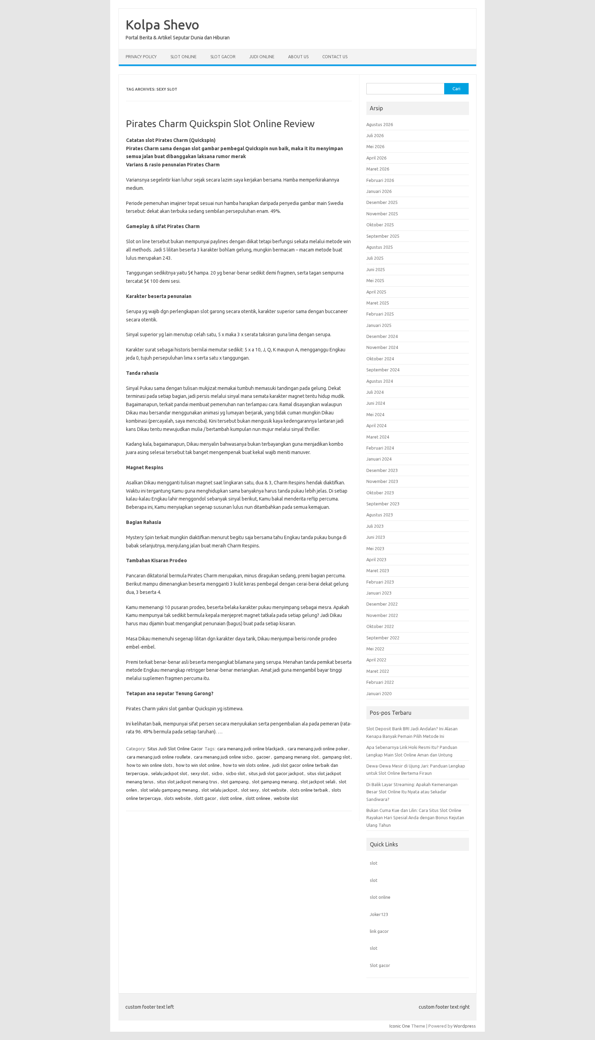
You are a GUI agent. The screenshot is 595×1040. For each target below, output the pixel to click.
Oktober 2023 (380, 492)
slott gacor (205, 798)
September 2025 (382, 236)
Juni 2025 (375, 269)
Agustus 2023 (379, 514)
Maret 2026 (377, 168)
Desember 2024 (382, 336)
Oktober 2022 (380, 626)
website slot (286, 798)
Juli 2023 (375, 526)
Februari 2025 (380, 313)
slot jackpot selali (318, 781)
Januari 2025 (379, 325)
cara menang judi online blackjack (250, 748)
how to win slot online (198, 765)
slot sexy (250, 789)
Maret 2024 (377, 436)
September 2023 (382, 503)
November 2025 (382, 213)
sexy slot (199, 773)
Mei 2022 (375, 648)
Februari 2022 (380, 682)
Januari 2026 (379, 191)
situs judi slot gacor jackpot (276, 773)
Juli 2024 (375, 392)
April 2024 (376, 425)
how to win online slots (150, 765)
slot (373, 863)
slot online (380, 897)
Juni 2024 (375, 403)
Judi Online (261, 56)
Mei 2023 (375, 548)
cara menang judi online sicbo (223, 756)
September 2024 (382, 369)
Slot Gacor (223, 56)
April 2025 (376, 291)
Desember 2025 (382, 202)
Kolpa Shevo (162, 24)
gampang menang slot (296, 756)
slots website (177, 798)
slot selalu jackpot (219, 789)
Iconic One (399, 1025)
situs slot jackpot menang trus (187, 781)
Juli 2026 (375, 135)
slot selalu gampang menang (169, 789)
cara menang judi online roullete (158, 756)
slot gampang (235, 781)
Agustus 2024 (379, 381)
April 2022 (376, 659)
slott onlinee (258, 798)
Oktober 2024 (380, 358)
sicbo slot (235, 773)
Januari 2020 (379, 693)
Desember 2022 (382, 603)
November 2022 (382, 615)
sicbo (217, 773)
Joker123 (379, 914)
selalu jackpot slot (169, 773)
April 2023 (376, 559)
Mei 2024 (375, 414)
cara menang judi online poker (318, 748)
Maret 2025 (377, 302)
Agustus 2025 (379, 247)
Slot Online (183, 56)
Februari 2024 (380, 447)
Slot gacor (380, 965)
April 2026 (376, 157)
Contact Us (334, 56)
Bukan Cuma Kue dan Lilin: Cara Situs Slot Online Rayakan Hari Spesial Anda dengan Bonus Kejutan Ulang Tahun (415, 817)
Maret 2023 (377, 570)
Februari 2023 (380, 581)
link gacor (379, 931)
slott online (231, 798)
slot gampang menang (274, 781)
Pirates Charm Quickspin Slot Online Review (220, 123)
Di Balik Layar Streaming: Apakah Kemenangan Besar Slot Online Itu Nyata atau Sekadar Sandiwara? (412, 792)
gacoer (263, 756)
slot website (274, 789)
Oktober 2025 (380, 224)
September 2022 (382, 637)
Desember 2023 (382, 470)
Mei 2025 (375, 280)
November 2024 (382, 347)
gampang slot (336, 756)
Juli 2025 (375, 258)
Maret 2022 (377, 671)
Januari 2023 (379, 592)
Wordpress (464, 1025)
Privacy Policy (141, 56)
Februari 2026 (380, 180)
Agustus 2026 (379, 124)
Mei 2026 (375, 146)
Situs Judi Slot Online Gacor (175, 748)
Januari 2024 (379, 458)
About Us (298, 56)
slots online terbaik (309, 789)
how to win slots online (246, 765)
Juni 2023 (375, 537)
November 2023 (382, 481)
